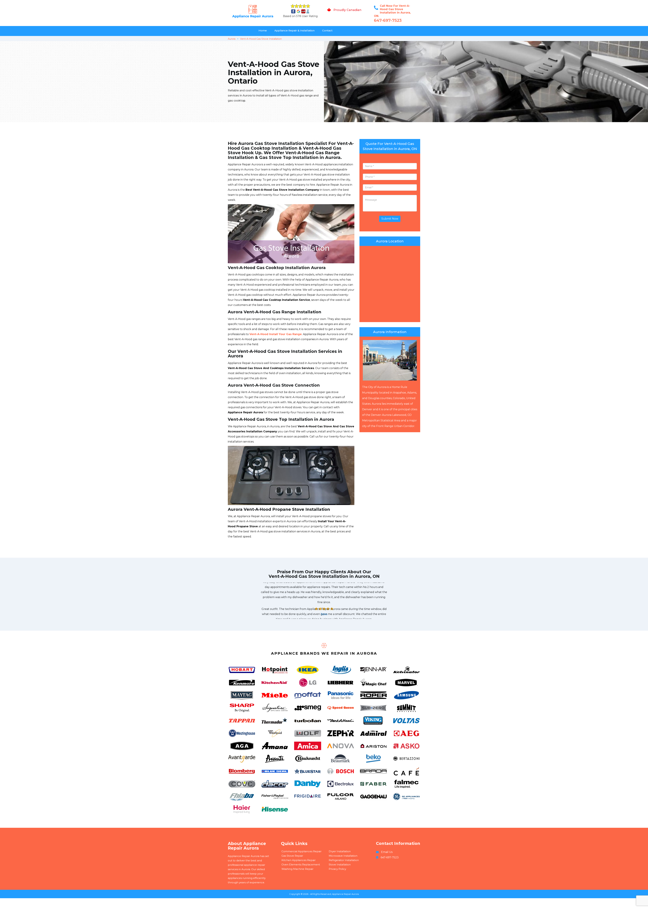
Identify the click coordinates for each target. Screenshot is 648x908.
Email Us (387, 852)
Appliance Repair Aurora (345, 894)
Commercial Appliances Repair (301, 851)
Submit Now (389, 218)
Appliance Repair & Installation (294, 30)
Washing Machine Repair (297, 869)
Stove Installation (340, 864)
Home (263, 30)
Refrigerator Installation (344, 860)
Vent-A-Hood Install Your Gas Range (275, 334)
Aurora (231, 38)
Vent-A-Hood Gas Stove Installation (261, 38)
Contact (327, 30)
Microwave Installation (343, 855)
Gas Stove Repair (292, 855)
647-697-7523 (388, 20)
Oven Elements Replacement (300, 864)
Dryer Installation (340, 851)
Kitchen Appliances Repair (298, 860)
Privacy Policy (337, 869)
